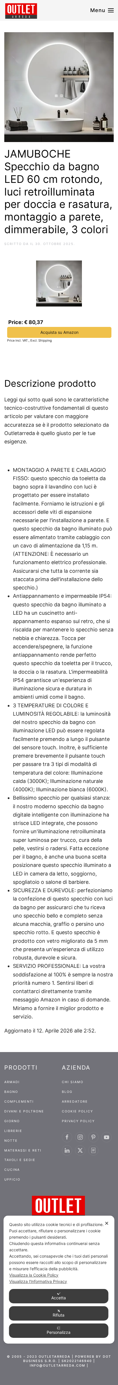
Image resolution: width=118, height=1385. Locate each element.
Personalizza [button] (58, 1332)
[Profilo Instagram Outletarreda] (80, 1137)
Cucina (12, 1170)
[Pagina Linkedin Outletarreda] (67, 1150)
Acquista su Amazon (59, 332)
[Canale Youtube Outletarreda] (106, 1137)
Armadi (12, 1082)
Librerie (13, 1131)
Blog (67, 1092)
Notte (11, 1141)
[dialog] (58, 1280)
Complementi (19, 1101)
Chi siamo (72, 1082)
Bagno (11, 1092)
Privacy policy (78, 1121)
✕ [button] (107, 1223)
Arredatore (75, 1101)
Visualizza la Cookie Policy (33, 1275)
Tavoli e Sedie (20, 1160)
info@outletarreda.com (57, 1365)
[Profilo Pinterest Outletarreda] (93, 1137)
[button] (102, 10)
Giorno (12, 1121)
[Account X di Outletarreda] (80, 1150)
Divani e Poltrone (24, 1111)
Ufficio (12, 1179)
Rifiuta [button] (58, 1315)
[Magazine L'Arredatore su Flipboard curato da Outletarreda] (93, 1150)
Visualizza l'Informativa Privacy (38, 1281)
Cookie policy (77, 1111)
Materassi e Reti (23, 1150)
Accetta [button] (58, 1297)
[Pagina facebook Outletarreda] (67, 1137)
